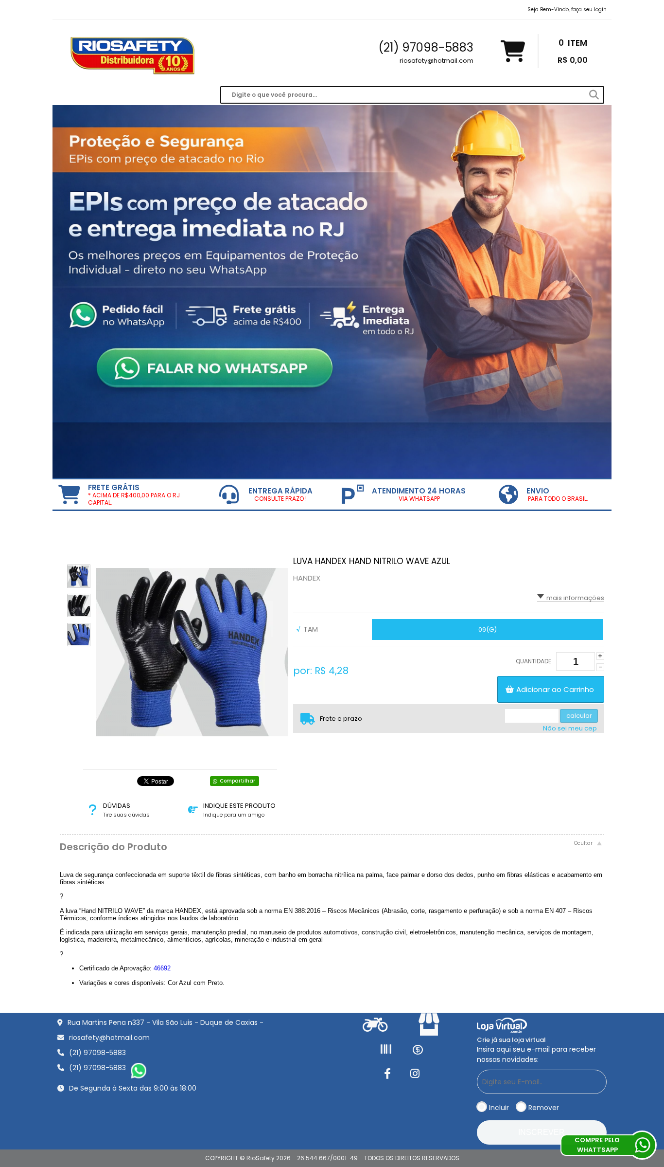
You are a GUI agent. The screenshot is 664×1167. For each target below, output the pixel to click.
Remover (543, 1107)
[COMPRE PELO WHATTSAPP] (642, 1145)
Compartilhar (237, 780)
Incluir (499, 1107)
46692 (162, 968)
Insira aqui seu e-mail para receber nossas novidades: (536, 1054)
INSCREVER (541, 1132)
